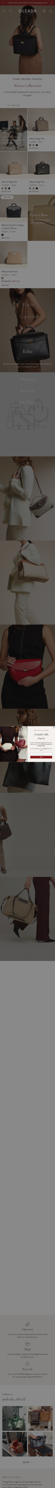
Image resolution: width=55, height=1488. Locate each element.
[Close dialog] (53, 727)
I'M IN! (41, 757)
